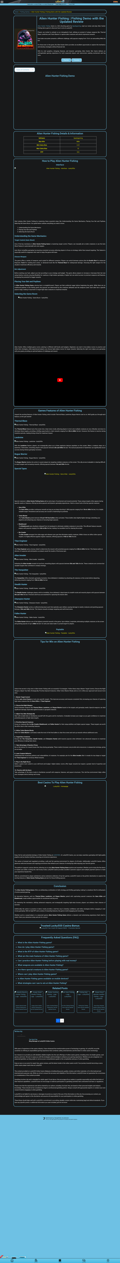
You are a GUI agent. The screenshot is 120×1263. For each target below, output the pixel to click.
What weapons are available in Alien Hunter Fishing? (40, 965)
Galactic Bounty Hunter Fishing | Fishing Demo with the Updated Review (21, 1007)
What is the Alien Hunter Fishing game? (35, 942)
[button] (60, 942)
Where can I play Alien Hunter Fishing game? (37, 974)
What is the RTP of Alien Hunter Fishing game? (38, 951)
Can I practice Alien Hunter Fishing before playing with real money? (47, 960)
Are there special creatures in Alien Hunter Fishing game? (43, 969)
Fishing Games (25, 12)
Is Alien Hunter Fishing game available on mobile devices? (43, 978)
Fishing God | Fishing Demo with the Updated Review (83, 1007)
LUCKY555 (56, 855)
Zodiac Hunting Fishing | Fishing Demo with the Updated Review (52, 1007)
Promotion (76, 60)
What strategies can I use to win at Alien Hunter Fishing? (42, 983)
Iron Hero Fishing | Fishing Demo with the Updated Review (68, 1007)
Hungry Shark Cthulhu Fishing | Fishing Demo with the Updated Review (36, 1007)
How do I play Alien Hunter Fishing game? (36, 947)
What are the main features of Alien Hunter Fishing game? (43, 956)
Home (16, 12)
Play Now (66, 60)
